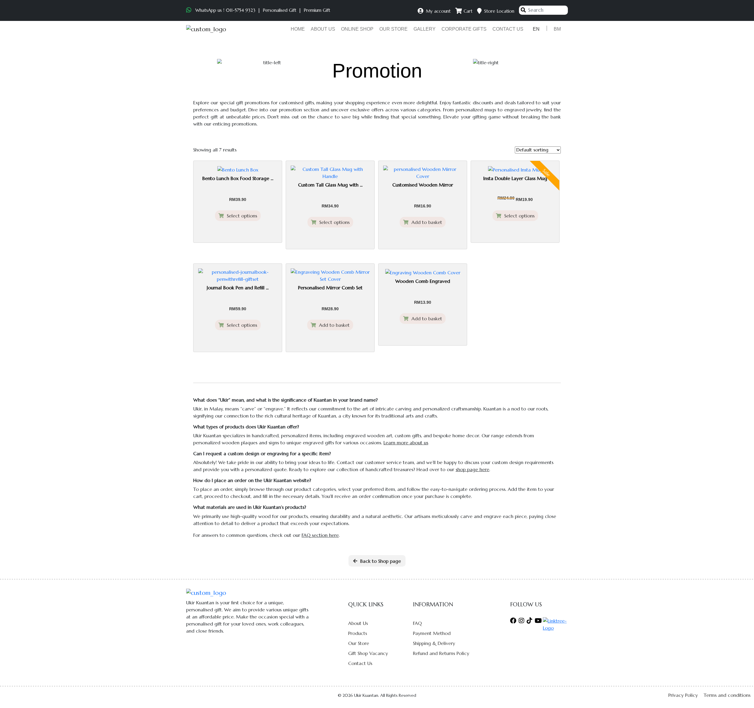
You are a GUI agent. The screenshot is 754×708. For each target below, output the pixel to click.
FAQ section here (320, 535)
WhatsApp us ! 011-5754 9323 (225, 10)
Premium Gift (317, 10)
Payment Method (432, 633)
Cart (467, 11)
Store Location (498, 11)
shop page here (472, 469)
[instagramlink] (521, 621)
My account (437, 11)
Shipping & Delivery (434, 643)
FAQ (417, 623)
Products (357, 633)
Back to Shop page (379, 561)
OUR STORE (393, 29)
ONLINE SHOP (357, 29)
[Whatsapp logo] (189, 10)
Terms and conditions (727, 695)
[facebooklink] (513, 621)
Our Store (358, 643)
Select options (240, 216)
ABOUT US (323, 29)
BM (557, 29)
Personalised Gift (279, 10)
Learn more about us (405, 442)
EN (536, 29)
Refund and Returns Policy (441, 653)
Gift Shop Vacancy (368, 653)
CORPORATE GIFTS (464, 29)
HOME (298, 29)
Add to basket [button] (425, 222)
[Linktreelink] (555, 624)
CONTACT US (507, 29)
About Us (358, 623)
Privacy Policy (683, 695)
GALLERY (425, 29)
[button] (739, 693)
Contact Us (360, 663)
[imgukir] (206, 29)
